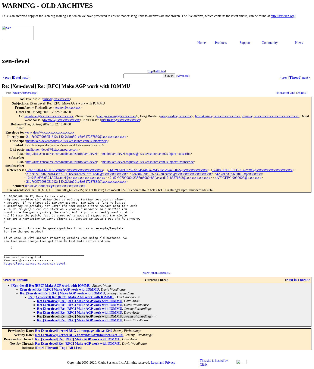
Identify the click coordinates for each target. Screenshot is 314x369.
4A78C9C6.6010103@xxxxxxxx (239, 174)
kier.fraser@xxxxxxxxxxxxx (120, 120)
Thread (294, 77)
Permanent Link (286, 92)
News (299, 42)
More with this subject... (156, 272)
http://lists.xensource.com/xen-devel (34, 263)
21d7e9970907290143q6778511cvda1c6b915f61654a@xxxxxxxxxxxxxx (76, 174)
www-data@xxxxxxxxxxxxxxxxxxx (49, 132)
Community (270, 42)
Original (302, 92)
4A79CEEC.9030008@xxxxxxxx (238, 177)
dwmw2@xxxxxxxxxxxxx (61, 120)
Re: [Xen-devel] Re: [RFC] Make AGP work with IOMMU (62, 293)
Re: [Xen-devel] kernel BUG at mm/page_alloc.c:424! (73, 330)
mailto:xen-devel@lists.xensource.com (52, 149)
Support (244, 42)
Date (16, 77)
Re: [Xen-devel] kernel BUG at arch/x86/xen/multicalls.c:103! (79, 335)
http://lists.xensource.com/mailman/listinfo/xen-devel (61, 154)
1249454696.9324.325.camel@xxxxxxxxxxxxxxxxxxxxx (65, 177)
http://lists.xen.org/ (283, 16)
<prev (7, 77)
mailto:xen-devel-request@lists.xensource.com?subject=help (66, 141)
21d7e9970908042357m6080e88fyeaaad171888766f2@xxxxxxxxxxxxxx (160, 177)
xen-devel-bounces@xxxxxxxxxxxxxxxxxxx (54, 186)
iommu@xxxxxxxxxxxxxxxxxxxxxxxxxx (270, 116)
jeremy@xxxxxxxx (67, 107)
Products (221, 42)
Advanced (183, 75)
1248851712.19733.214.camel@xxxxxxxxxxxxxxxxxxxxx (252, 170)
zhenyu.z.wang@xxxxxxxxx (116, 116)
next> (25, 77)
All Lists (160, 71)
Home (201, 42)
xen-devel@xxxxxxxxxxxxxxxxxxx (48, 116)
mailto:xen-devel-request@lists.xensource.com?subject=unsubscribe (148, 162)
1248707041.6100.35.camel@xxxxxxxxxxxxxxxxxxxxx (64, 170)
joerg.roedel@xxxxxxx (175, 116)
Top (150, 71)
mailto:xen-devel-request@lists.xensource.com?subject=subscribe (146, 154)
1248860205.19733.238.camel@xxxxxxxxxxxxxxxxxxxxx (171, 174)
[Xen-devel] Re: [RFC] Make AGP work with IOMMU (51, 285)
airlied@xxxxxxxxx (56, 99)
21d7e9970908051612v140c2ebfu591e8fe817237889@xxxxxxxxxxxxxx (76, 136)
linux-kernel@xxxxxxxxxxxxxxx (217, 116)
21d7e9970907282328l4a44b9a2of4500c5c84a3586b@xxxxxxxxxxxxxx (157, 170)
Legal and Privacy (163, 362)
